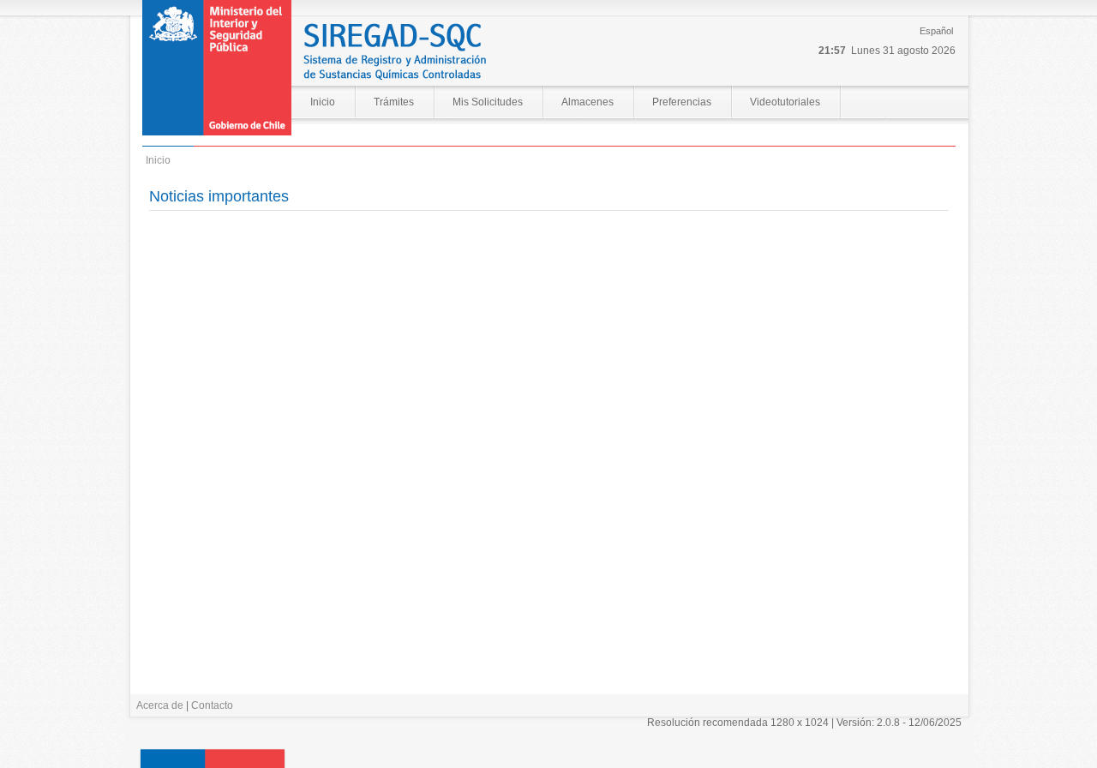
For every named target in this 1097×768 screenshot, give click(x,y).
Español (936, 31)
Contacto (212, 705)
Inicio (322, 102)
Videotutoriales (785, 102)
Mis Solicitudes (488, 102)
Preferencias (681, 102)
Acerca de (159, 705)
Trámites (394, 102)
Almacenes (587, 102)
